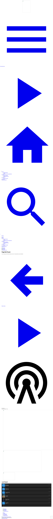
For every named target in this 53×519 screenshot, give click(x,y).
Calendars (3, 174)
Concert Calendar (5, 175)
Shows (3, 171)
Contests (3, 177)
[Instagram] (3, 248)
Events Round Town (6, 176)
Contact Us (3, 179)
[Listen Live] (26, 332)
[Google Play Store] (5, 511)
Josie (4, 173)
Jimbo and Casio (5, 172)
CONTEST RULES (5, 178)
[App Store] (3, 249)
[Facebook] (3, 247)
